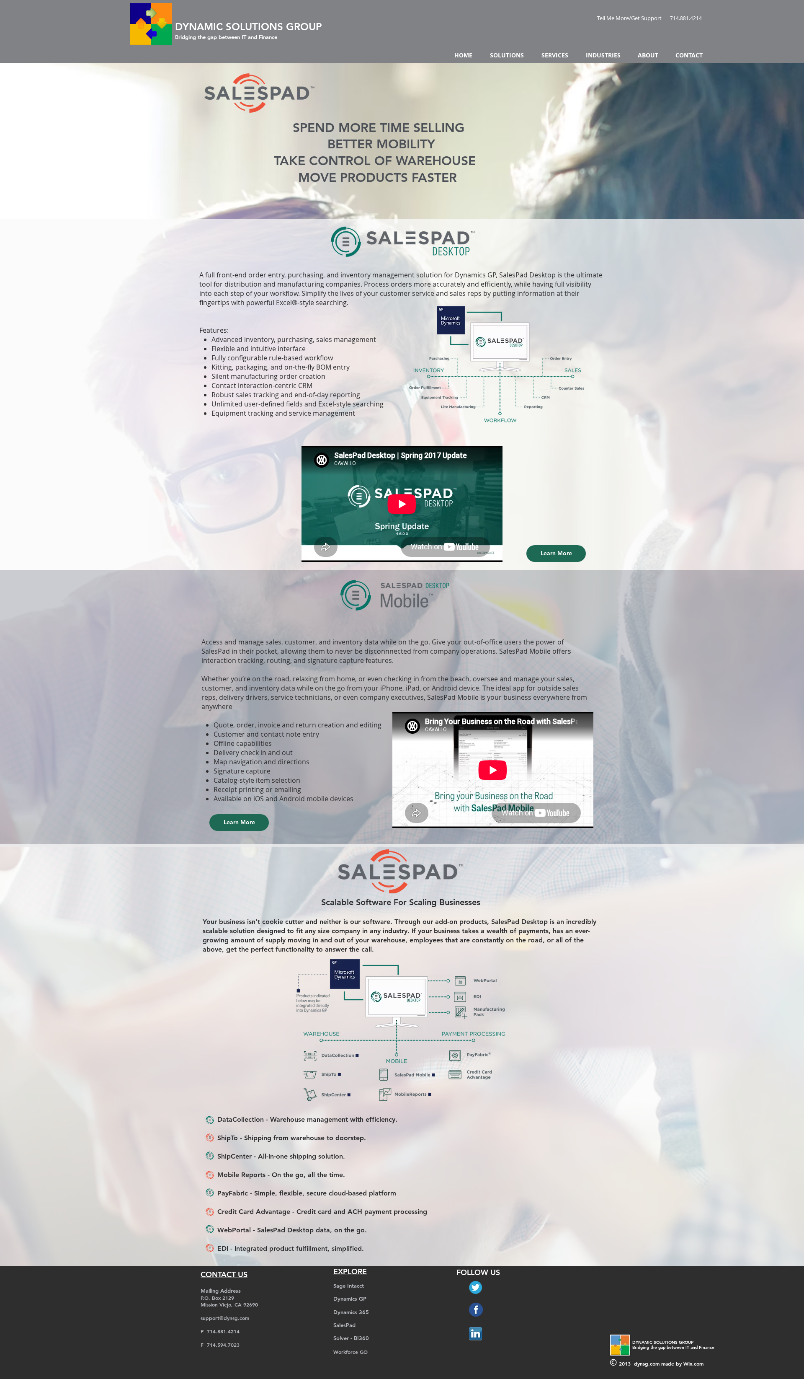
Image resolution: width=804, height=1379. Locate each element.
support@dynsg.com (225, 1317)
